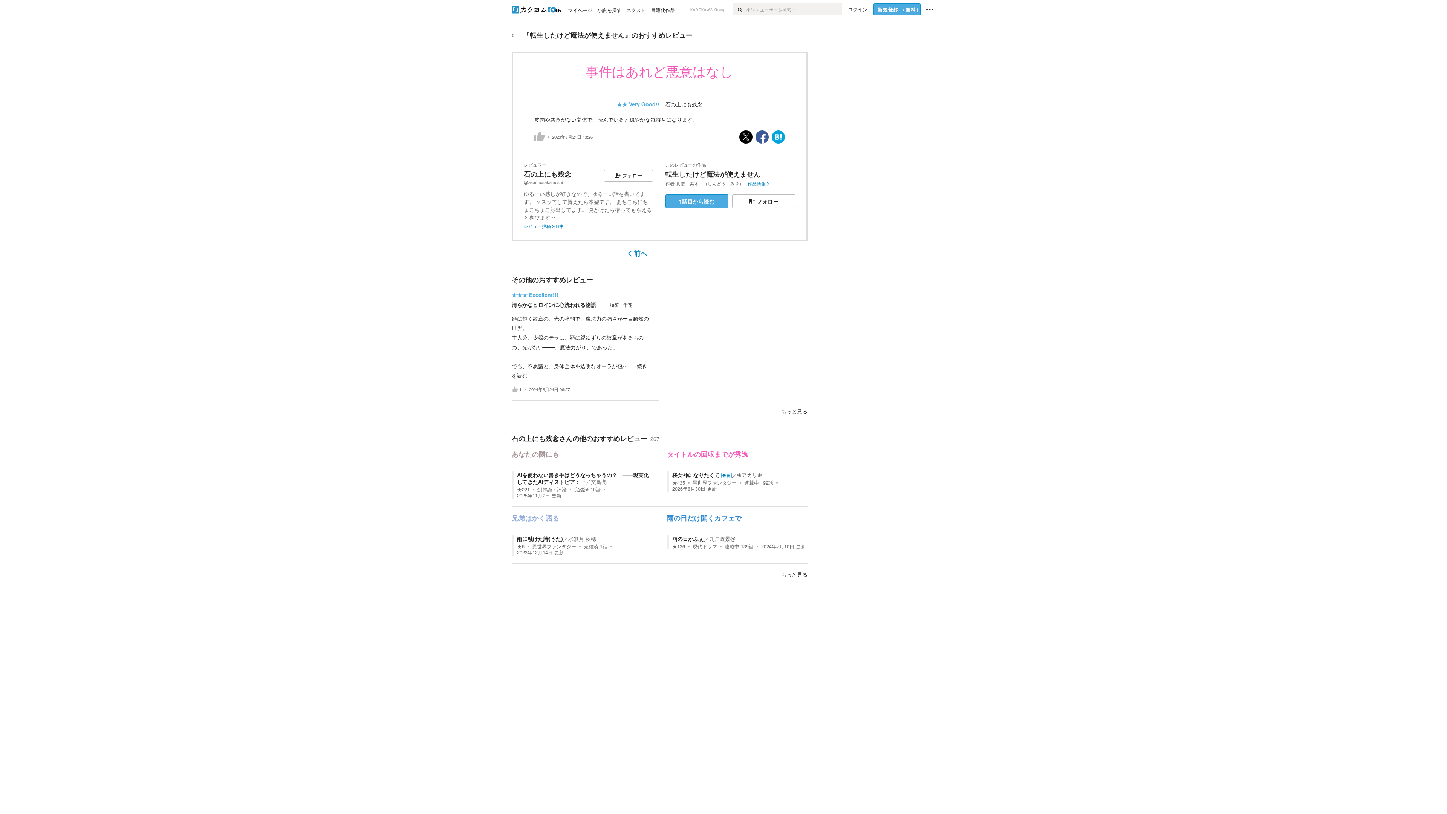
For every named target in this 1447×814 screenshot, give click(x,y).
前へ (640, 253)
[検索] (739, 9)
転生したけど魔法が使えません (712, 174)
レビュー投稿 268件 (543, 226)
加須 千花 (621, 305)
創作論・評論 (552, 489)
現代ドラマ (705, 546)
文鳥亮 (599, 481)
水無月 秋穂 (582, 538)
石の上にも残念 (683, 104)
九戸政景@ (722, 538)
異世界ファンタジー (715, 482)
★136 (678, 546)
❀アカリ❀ (749, 475)
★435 (678, 483)
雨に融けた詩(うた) (540, 538)
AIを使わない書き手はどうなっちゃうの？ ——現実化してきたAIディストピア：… (583, 478)
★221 (523, 490)
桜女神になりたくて (696, 475)
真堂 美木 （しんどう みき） (710, 184)
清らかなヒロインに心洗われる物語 (554, 304)
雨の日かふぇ (688, 538)
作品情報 (757, 184)
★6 (521, 546)
